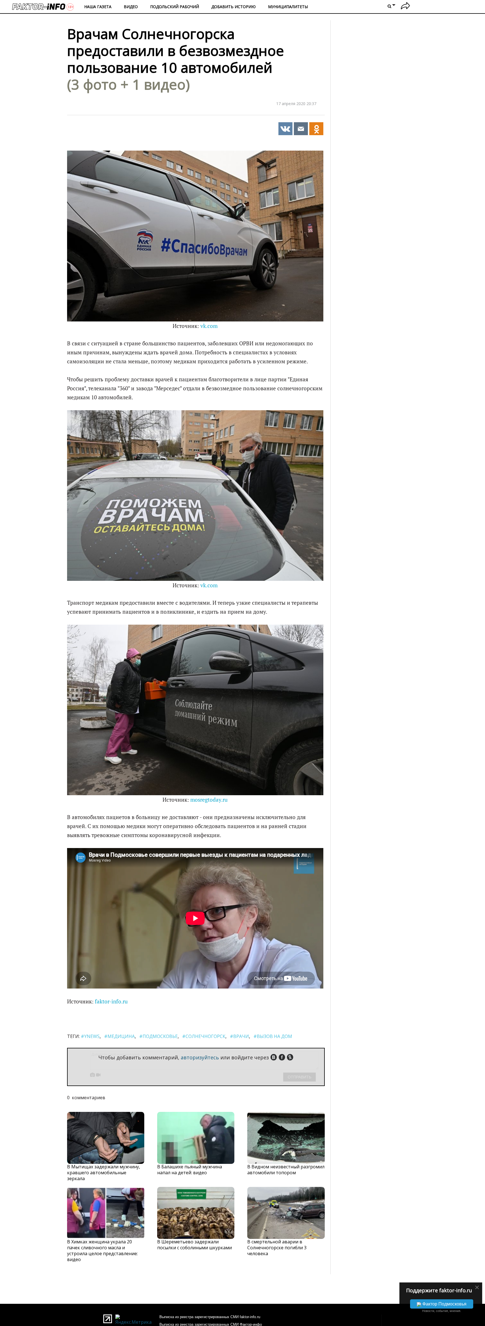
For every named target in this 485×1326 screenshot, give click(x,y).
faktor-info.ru (111, 1001)
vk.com (209, 326)
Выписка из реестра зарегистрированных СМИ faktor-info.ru (209, 1317)
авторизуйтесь (200, 1057)
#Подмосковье (158, 1036)
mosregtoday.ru (209, 799)
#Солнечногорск (203, 1036)
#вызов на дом (272, 1036)
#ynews (90, 1036)
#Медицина (119, 1036)
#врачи (239, 1036)
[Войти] (405, 6)
